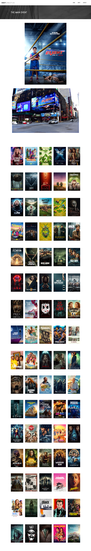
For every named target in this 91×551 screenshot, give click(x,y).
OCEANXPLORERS (59, 157)
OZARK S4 (17, 410)
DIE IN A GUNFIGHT (60, 535)
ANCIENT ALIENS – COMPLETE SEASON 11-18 (17, 258)
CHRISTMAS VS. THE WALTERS (74, 509)
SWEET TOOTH (45, 459)
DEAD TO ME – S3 (31, 310)
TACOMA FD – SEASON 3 (31, 435)
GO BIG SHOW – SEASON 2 (60, 410)
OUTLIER (45, 534)
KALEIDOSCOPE (74, 284)
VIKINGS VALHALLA (60, 386)
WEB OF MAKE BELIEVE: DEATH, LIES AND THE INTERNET (59, 284)
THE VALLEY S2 (31, 361)
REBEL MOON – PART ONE (45, 258)
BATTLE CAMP (45, 208)
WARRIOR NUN (60, 459)
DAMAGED (60, 233)
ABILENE (74, 435)
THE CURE (17, 208)
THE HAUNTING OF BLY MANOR (17, 484)
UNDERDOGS (74, 183)
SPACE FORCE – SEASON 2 (74, 410)
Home (74, 2)
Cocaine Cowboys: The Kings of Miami (59, 484)
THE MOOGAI (45, 361)
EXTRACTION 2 (31, 284)
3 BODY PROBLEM (31, 233)
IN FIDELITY (74, 336)
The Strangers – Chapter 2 (45, 311)
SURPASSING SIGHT (31, 410)
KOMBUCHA (45, 183)
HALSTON (60, 509)
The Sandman (74, 361)
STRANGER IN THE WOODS (59, 258)
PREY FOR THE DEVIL (17, 386)
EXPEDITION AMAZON (31, 209)
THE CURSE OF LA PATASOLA (17, 535)
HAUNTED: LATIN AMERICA (31, 509)
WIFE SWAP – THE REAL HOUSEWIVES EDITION (31, 157)
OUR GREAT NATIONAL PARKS (74, 386)
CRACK (45, 509)
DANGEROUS (45, 435)
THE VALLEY (17, 233)
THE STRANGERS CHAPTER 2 (17, 284)
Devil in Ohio (60, 361)
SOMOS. (45, 336)
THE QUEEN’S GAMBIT (31, 484)
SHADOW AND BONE (31, 459)
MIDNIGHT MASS (45, 483)
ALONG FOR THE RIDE (45, 410)
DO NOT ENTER (60, 310)
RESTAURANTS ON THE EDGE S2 (74, 535)
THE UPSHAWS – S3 (17, 362)
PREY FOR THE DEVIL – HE (17, 311)
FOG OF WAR (74, 258)
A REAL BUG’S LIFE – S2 (45, 158)
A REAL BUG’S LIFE (60, 208)
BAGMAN (74, 208)
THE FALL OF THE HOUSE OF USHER (31, 258)
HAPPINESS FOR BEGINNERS (74, 311)
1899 (31, 183)
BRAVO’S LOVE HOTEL (31, 336)
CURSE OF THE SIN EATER (46, 284)
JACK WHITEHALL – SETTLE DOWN (74, 233)
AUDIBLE (17, 459)
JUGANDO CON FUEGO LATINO (60, 435)
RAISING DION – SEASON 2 (17, 435)
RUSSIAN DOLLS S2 (31, 386)
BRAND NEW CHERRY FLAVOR (74, 484)
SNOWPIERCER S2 (74, 459)
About (79, 2)
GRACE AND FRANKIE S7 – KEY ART (60, 183)
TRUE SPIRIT (17, 336)
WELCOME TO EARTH (45, 386)
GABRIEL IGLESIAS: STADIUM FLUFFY (59, 336)
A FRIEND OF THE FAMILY (74, 158)
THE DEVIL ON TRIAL (17, 183)
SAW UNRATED (31, 534)
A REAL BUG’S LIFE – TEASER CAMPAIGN (45, 233)
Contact (85, 2)
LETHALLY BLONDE (17, 158)
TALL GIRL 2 (17, 509)
